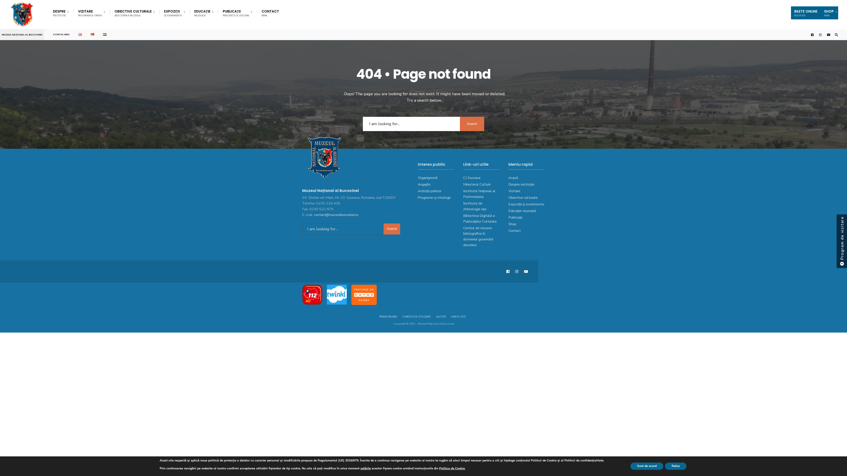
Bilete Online (805, 13)
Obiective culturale (133, 13)
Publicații (236, 13)
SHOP (829, 13)
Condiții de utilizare (416, 316)
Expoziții (173, 13)
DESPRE (59, 13)
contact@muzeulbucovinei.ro (336, 214)
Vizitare (90, 13)
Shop (512, 224)
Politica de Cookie (452, 468)
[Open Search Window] (836, 35)
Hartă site (458, 316)
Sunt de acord (647, 466)
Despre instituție (521, 184)
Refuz (676, 466)
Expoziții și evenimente (526, 204)
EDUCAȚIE (202, 13)
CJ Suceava (471, 177)
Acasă (513, 177)
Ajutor (441, 316)
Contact (270, 13)
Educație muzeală (522, 210)
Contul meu (61, 34)
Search (472, 124)
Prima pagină (388, 316)
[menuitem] (63, 12)
